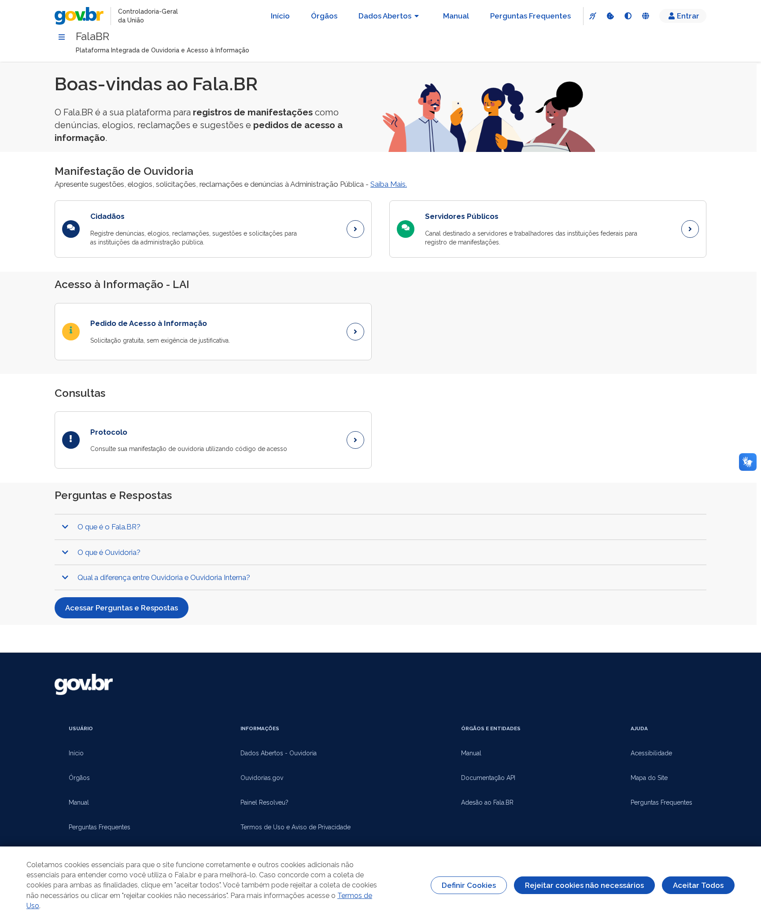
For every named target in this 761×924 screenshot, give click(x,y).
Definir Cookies (469, 885)
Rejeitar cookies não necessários (584, 885)
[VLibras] (592, 16)
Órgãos (324, 15)
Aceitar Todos (698, 885)
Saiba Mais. (388, 184)
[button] (380, 526)
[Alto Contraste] (628, 16)
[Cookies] (610, 16)
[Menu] (62, 37)
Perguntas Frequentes (530, 15)
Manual (456, 15)
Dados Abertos (384, 15)
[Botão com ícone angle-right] (355, 229)
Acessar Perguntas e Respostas (121, 607)
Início (280, 15)
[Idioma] (645, 16)
